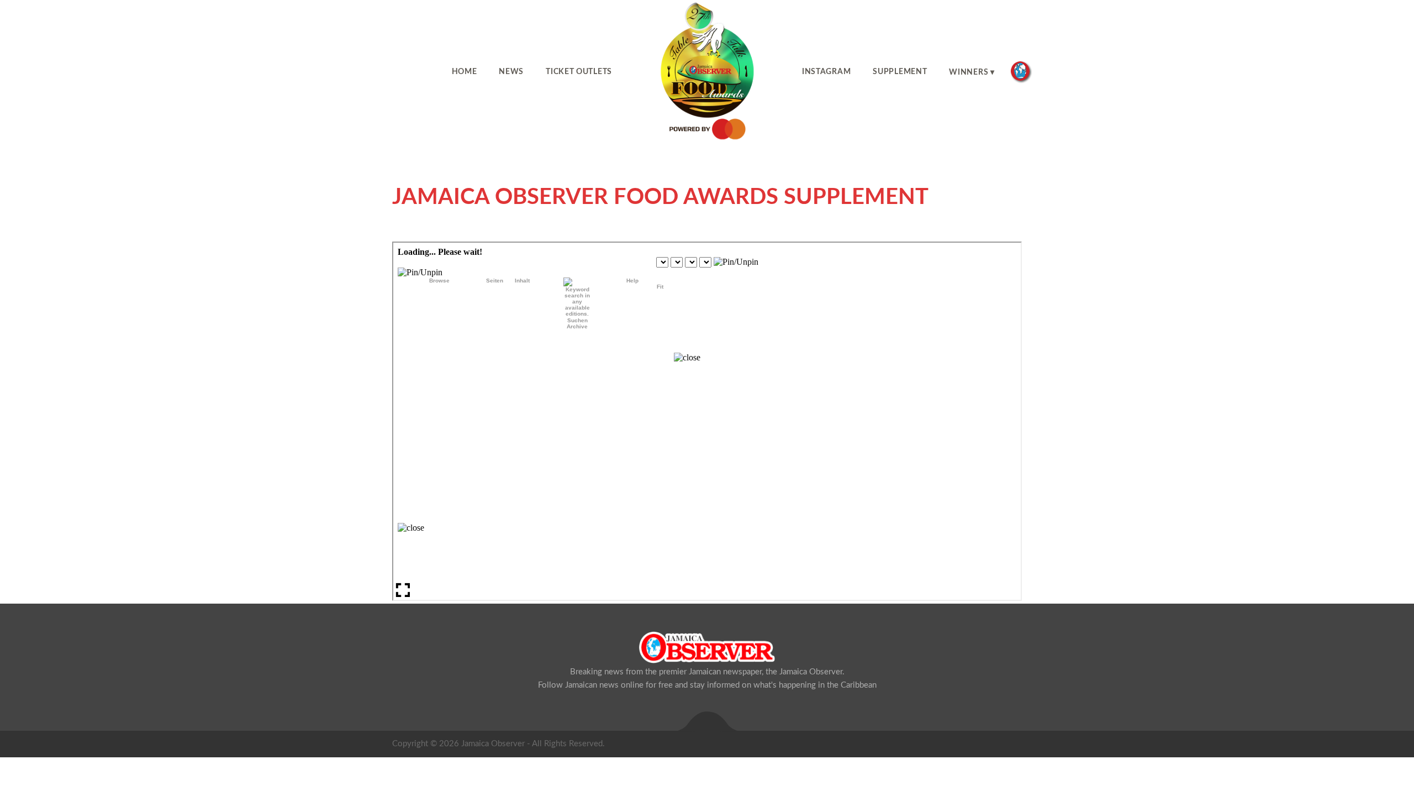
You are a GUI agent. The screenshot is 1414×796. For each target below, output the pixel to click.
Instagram (826, 72)
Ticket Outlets (579, 72)
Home (464, 72)
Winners (968, 72)
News (511, 72)
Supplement (900, 72)
